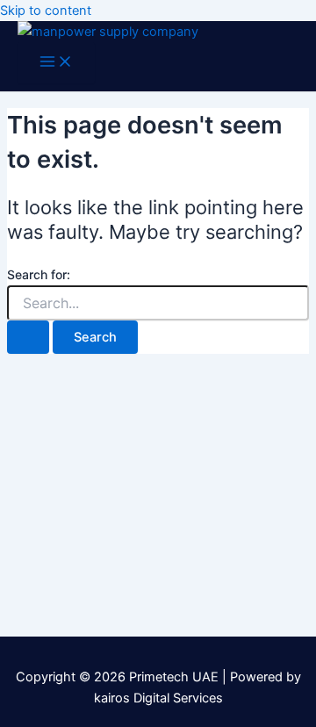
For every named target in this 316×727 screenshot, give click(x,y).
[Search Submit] (28, 337)
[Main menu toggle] (56, 62)
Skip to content (45, 10)
